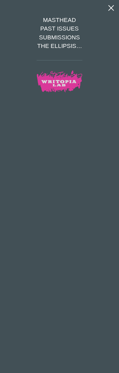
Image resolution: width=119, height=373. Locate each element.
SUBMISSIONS (59, 37)
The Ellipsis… (59, 46)
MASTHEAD (59, 20)
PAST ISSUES (59, 28)
